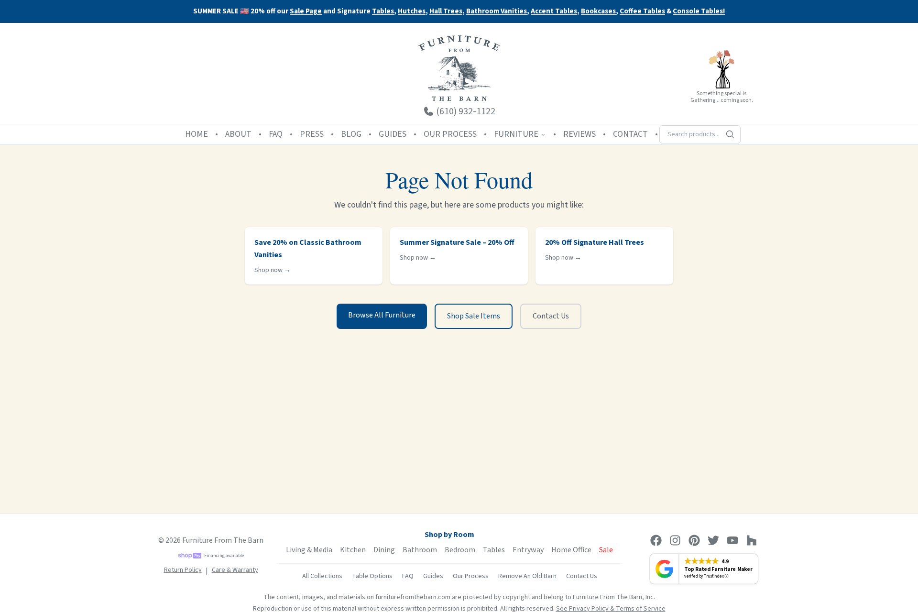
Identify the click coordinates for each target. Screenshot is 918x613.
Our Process (471, 576)
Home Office (571, 550)
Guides (433, 576)
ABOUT (238, 134)
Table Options (372, 576)
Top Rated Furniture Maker (718, 569)
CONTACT (630, 134)
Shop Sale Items (473, 316)
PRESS (312, 134)
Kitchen (353, 550)
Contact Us (551, 316)
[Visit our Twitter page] (713, 540)
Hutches (412, 11)
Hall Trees (445, 11)
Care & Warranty (235, 570)
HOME (196, 134)
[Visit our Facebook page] (656, 540)
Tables (383, 11)
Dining (384, 550)
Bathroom (420, 550)
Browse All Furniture (381, 315)
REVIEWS (579, 134)
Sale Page (306, 11)
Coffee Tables (642, 11)
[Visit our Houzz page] (751, 540)
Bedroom (460, 550)
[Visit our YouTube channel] (732, 540)
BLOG (351, 134)
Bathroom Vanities (496, 11)
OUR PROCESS (450, 134)
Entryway (528, 550)
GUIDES (392, 134)
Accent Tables (554, 11)
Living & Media (309, 550)
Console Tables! (699, 11)
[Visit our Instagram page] (675, 540)
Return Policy (183, 570)
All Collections (322, 576)
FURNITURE (516, 134)
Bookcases (598, 11)
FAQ (276, 134)
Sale (606, 550)
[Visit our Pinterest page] (694, 540)
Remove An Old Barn (527, 576)
